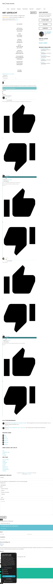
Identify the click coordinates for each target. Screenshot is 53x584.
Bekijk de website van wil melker (8, 73)
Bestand (2, 544)
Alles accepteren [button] (9, 576)
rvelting (5, 436)
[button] (9, 581)
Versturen (3, 517)
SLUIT (1, 519)
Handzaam (43, 58)
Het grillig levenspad (44, 48)
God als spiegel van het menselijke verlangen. (18, 422)
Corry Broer (8, 97)
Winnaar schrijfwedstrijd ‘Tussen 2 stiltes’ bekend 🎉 (17, 427)
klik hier (17, 18)
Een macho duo (44, 55)
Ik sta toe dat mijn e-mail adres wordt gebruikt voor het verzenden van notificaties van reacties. (19, 85)
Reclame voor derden (5, 492)
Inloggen (3, 461)
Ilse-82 (7, 257)
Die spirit (42, 52)
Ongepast (3, 494)
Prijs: (2, 528)
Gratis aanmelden (5, 459)
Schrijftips (4, 470)
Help (3, 450)
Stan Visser (6, 438)
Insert (1, 583)
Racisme (2, 490)
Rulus (5, 435)
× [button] (15, 553)
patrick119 (6, 440)
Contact (3, 453)
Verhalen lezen (5, 466)
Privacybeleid (4, 462)
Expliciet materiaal (4, 488)
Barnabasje (6, 442)
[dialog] (9, 568)
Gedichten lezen (5, 468)
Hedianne (6, 444)
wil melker (7, 175)
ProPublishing (26, 472)
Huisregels (4, 454)
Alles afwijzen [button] (8, 578)
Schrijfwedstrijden (5, 469)
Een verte (42, 62)
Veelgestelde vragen (6, 452)
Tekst (2, 545)
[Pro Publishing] (8, 4)
